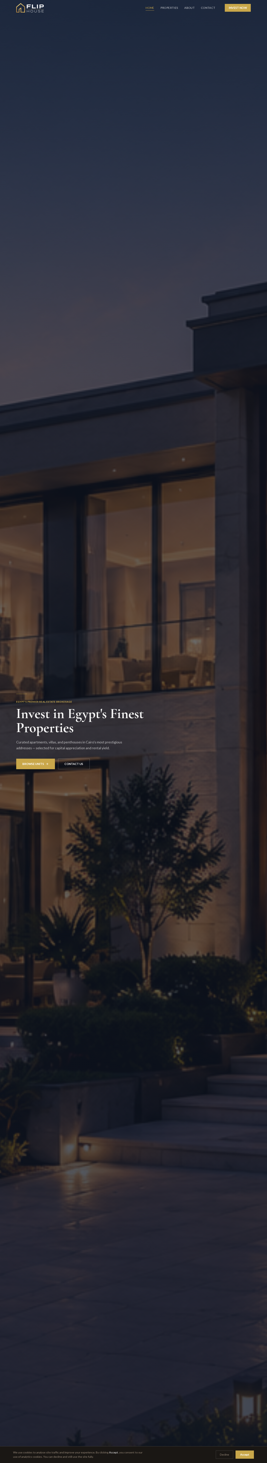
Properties (169, 7)
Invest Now (238, 7)
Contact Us (74, 763)
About (189, 7)
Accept (244, 1454)
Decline (224, 1454)
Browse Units (33, 763)
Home (150, 7)
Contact (208, 7)
